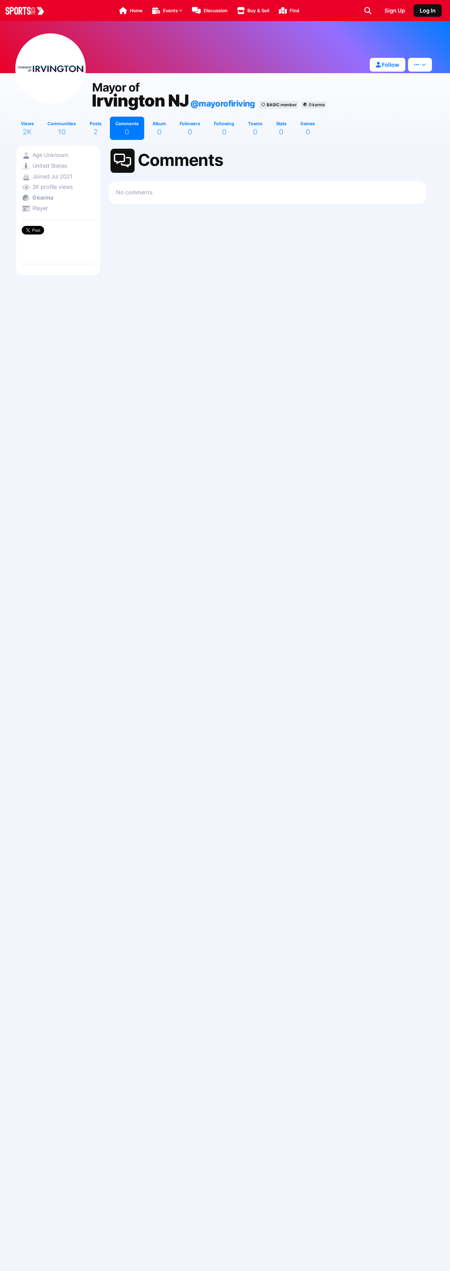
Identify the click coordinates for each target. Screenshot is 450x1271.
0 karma (317, 104)
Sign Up (394, 10)
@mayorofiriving (222, 104)
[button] (131, 11)
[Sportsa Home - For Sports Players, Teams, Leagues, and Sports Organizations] (28, 11)
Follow (390, 65)
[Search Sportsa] (367, 11)
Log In (428, 10)
